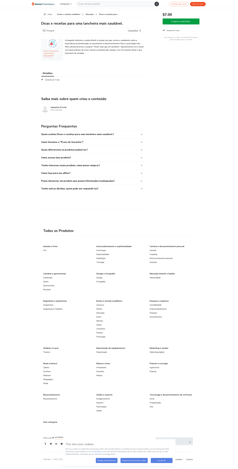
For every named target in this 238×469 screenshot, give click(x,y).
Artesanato (101, 367)
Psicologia (100, 336)
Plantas (153, 371)
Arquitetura (48, 305)
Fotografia (100, 281)
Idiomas (99, 320)
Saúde (99, 410)
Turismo (46, 352)
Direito (99, 309)
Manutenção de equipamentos (110, 348)
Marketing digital (157, 352)
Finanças (153, 313)
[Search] (156, 4)
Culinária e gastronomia (54, 273)
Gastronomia (48, 285)
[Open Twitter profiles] (51, 444)
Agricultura (154, 367)
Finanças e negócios (159, 301)
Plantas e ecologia (159, 363)
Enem (98, 317)
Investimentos (156, 317)
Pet (44, 250)
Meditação (100, 258)
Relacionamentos (51, 394)
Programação (155, 402)
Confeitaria (47, 277)
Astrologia (101, 250)
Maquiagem (48, 379)
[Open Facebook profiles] (45, 444)
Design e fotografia (105, 273)
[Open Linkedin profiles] (56, 444)
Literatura (100, 328)
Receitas (47, 289)
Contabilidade (156, 305)
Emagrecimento (103, 398)
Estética (46, 371)
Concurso (100, 305)
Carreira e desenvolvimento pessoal (167, 246)
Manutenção (101, 352)
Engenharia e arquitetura (55, 301)
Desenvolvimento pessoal (161, 258)
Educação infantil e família (162, 273)
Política (99, 332)
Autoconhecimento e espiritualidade (114, 246)
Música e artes (103, 363)
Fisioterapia (101, 406)
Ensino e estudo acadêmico (109, 301)
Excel (152, 398)
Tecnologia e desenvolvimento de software (171, 394)
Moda (45, 383)
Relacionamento (50, 398)
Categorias (64, 4)
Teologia (100, 262)
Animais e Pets (50, 246)
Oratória (153, 262)
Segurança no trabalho (52, 309)
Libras (99, 324)
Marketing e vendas (159, 348)
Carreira (153, 250)
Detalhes (48, 73)
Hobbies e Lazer (51, 348)
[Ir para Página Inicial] (44, 4)
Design (99, 277)
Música (99, 375)
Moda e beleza (50, 363)
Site (151, 406)
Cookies (189, 459)
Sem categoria (50, 422)
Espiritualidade (102, 254)
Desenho (100, 371)
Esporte (99, 402)
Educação (100, 313)
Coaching (153, 254)
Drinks (46, 281)
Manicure (47, 375)
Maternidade (155, 277)
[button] (90, 134)
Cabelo (46, 367)
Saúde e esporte (104, 394)
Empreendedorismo (158, 309)
